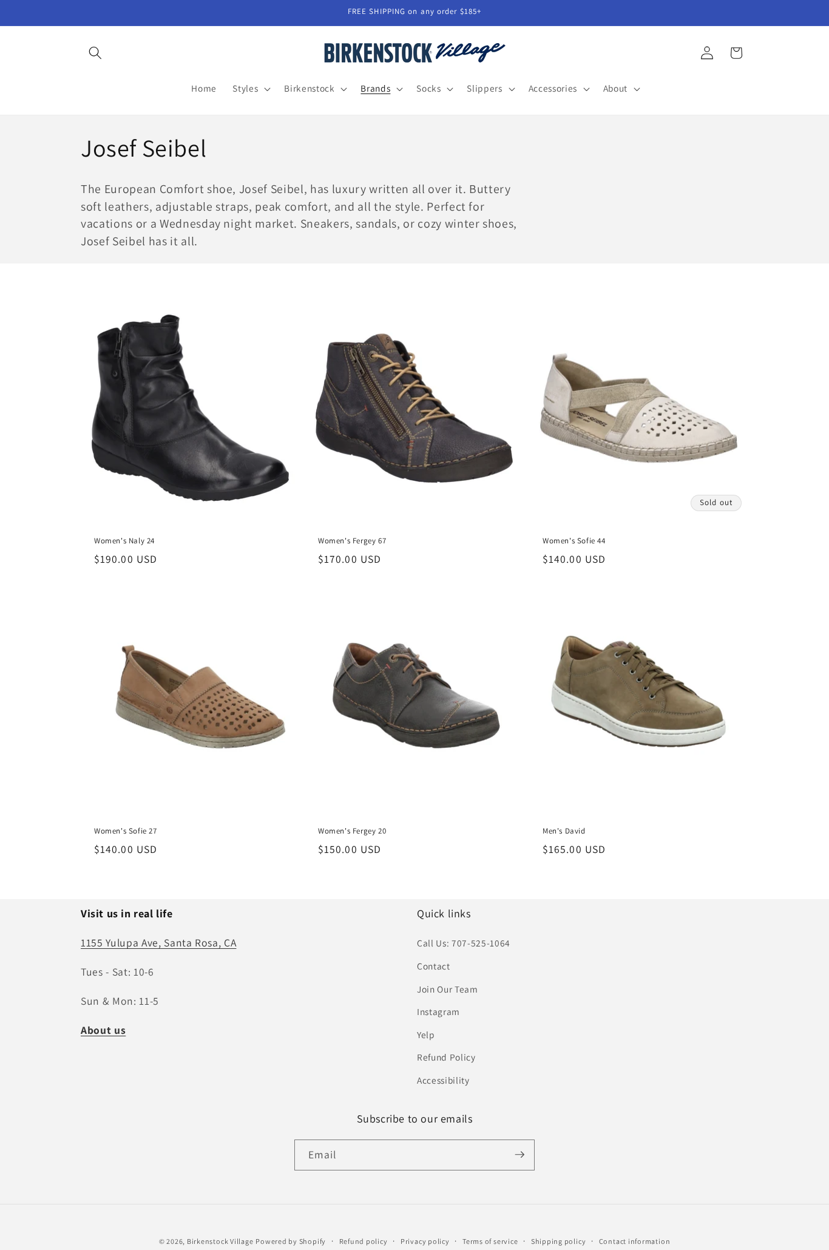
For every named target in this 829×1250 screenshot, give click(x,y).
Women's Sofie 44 (574, 541)
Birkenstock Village (220, 1240)
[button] (95, 52)
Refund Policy (446, 1057)
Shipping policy (558, 1240)
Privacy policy (425, 1240)
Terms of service (490, 1240)
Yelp (426, 1034)
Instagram (438, 1011)
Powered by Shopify (290, 1240)
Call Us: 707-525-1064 (463, 943)
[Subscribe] (519, 1154)
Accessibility (443, 1080)
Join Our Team (447, 988)
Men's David (564, 831)
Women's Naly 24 (124, 541)
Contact (433, 966)
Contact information (635, 1240)
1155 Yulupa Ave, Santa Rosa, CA (158, 942)
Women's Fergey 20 (352, 831)
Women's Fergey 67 (352, 541)
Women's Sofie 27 (125, 831)
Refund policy (363, 1240)
